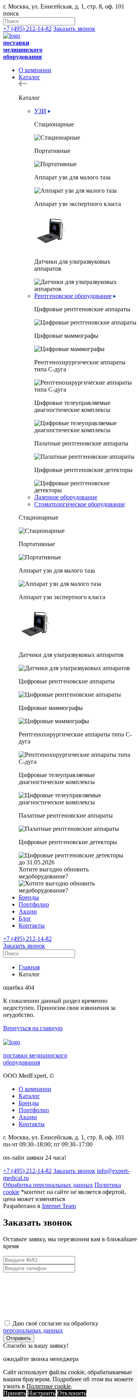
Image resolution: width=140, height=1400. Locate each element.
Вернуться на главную (33, 1028)
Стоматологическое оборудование (79, 504)
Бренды (29, 897)
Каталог (29, 77)
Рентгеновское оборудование (73, 296)
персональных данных (33, 1330)
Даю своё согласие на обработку (50, 1327)
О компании (35, 70)
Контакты (32, 925)
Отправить (18, 1338)
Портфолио (34, 904)
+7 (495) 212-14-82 (27, 28)
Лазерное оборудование (65, 497)
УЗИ (40, 111)
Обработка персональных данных (48, 1185)
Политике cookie (48, 1386)
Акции (28, 911)
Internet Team (59, 1206)
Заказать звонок (74, 28)
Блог (25, 918)
